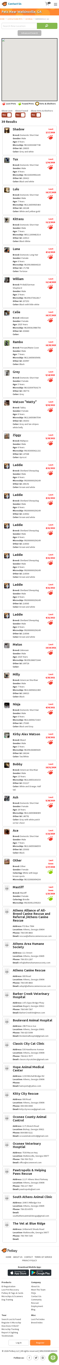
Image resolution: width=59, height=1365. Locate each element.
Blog (33, 1309)
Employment (37, 1306)
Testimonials (7, 1335)
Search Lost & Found (11, 1319)
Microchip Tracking (10, 1329)
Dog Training (7, 1299)
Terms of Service (43, 1257)
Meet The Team (38, 1289)
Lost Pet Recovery (10, 1289)
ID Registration (8, 1286)
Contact (28, 1257)
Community (36, 1299)
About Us (17, 1257)
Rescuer (35, 1302)
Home (2, 19)
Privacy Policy (29, 1260)
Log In (19, 1342)
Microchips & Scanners (12, 1296)
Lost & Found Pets (15, 19)
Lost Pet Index (38, 1319)
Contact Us (14, 4)
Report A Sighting (10, 1332)
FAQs (33, 1293)
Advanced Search (29, 33)
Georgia (28, 19)
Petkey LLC (14, 1351)
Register (40, 1342)
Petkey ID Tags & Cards (12, 1293)
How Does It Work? (10, 1325)
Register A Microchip (11, 1322)
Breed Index (36, 1322)
